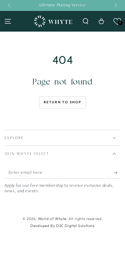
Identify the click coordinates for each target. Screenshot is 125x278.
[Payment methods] (62, 202)
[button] (85, 21)
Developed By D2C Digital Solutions (62, 225)
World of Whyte (52, 218)
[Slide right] (115, 5)
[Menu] (8, 21)
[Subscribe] (116, 172)
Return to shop (63, 102)
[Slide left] (10, 5)
